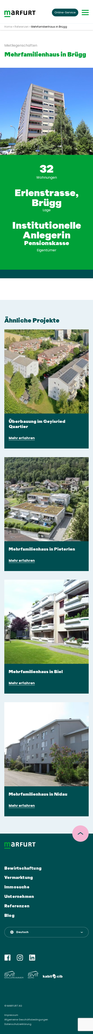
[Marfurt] (19, 14)
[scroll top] (80, 833)
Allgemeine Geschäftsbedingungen (26, 1019)
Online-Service (65, 12)
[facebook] (7, 958)
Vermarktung (18, 877)
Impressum (11, 1015)
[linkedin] (32, 958)
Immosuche (16, 887)
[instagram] (20, 958)
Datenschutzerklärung (17, 1024)
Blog (9, 915)
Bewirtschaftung (23, 868)
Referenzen (16, 906)
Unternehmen (19, 896)
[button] (46, 932)
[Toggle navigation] (85, 12)
